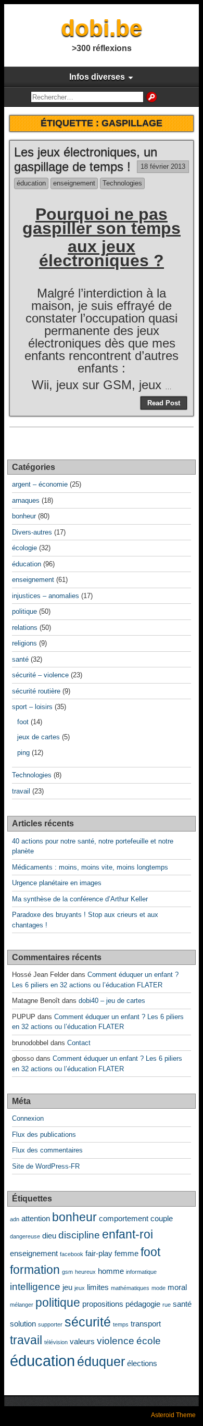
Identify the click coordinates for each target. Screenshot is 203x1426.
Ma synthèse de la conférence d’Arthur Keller (80, 899)
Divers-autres (32, 532)
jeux (79, 1288)
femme (126, 1253)
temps (121, 1324)
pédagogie (142, 1303)
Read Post (163, 403)
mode (158, 1288)
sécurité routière (36, 691)
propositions (102, 1303)
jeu (67, 1287)
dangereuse (25, 1236)
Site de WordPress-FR (46, 1166)
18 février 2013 (163, 166)
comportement (123, 1218)
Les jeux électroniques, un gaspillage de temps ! (85, 159)
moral (177, 1287)
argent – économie (40, 484)
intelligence (35, 1286)
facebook (71, 1254)
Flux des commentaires (47, 1150)
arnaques (26, 500)
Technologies (122, 183)
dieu (49, 1235)
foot (23, 722)
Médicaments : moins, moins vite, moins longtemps (90, 867)
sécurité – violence (40, 675)
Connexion (28, 1118)
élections (142, 1363)
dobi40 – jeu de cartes (112, 1001)
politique (24, 611)
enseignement (74, 183)
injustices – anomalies (45, 596)
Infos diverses (97, 76)
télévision (56, 1342)
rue (166, 1304)
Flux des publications (44, 1134)
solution (23, 1323)
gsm (67, 1272)
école (148, 1340)
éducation (31, 183)
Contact (79, 1043)
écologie (24, 548)
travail (21, 791)
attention (35, 1218)
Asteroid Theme (173, 1415)
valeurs (82, 1341)
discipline (79, 1235)
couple (161, 1218)
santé (20, 659)
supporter (50, 1324)
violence (115, 1340)
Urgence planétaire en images (57, 883)
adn (14, 1219)
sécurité (88, 1322)
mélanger (21, 1304)
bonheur (24, 516)
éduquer (101, 1361)
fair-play (98, 1253)
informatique (141, 1272)
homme (111, 1271)
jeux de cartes (38, 737)
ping (23, 753)
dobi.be (101, 28)
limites (98, 1287)
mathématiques (130, 1288)
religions (24, 643)
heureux (85, 1272)
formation (35, 1269)
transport (146, 1323)
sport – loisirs (32, 707)
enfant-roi (127, 1234)
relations (24, 627)
